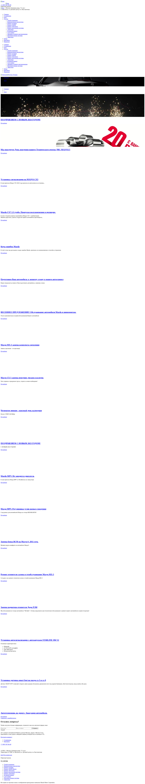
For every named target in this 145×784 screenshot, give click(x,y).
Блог (5, 17)
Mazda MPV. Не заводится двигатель (17, 476)
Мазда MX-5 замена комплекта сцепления (20, 345)
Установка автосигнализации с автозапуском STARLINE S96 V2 (30, 640)
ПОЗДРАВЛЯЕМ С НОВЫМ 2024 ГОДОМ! (20, 120)
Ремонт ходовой (12, 23)
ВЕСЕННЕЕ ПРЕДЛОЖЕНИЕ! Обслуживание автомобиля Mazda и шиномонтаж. (38, 312)
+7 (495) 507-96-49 (6, 5)
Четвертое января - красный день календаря (21, 410)
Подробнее (4, 123)
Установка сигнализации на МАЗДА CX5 (19, 179)
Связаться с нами (5, 718)
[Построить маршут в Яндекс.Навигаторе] (7, 3)
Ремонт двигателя (12, 26)
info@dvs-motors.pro (6, 755)
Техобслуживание (12, 20)
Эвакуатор (10, 37)
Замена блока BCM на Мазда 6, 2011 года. (19, 542)
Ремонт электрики (9, 773)
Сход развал (10, 32)
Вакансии (7, 41)
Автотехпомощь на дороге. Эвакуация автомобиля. (24, 713)
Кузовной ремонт (12, 31)
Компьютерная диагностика (15, 22)
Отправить (35, 728)
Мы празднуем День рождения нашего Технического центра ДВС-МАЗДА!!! (35, 150)
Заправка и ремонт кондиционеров (17, 34)
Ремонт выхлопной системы (15, 28)
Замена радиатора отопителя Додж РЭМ (19, 607)
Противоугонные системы (14, 35)
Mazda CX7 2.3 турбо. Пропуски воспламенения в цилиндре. (28, 212)
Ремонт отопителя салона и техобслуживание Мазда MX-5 (27, 574)
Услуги (6, 19)
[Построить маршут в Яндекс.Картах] (2, 8)
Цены (5, 38)
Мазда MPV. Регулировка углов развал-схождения (23, 509)
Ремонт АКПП (11, 25)
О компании (7, 16)
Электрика (10, 29)
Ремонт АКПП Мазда (10, 769)
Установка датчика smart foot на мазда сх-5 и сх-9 (23, 680)
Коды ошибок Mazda (10, 246)
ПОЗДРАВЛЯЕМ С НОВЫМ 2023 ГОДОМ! (20, 443)
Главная (6, 14)
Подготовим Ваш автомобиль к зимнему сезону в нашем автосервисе (32, 279)
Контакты (7, 40)
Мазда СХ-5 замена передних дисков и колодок (22, 378)
